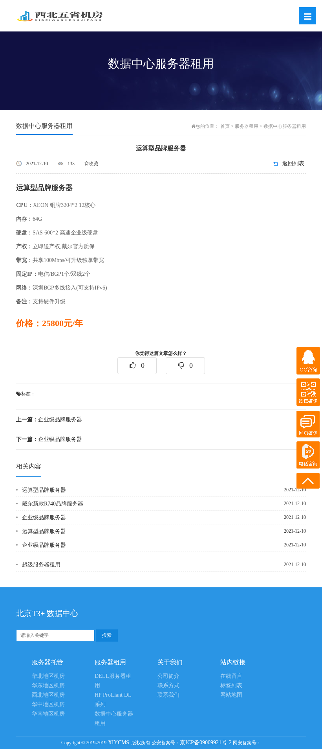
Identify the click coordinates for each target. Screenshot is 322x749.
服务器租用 (246, 126)
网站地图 (231, 695)
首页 (225, 126)
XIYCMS (117, 742)
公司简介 (168, 676)
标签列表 (231, 685)
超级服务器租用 (41, 565)
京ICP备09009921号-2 (206, 742)
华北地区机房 (48, 676)
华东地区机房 (48, 685)
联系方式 (168, 685)
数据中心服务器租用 (284, 126)
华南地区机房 (48, 714)
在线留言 (231, 676)
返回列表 (293, 163)
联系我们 (168, 695)
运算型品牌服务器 (44, 490)
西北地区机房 (48, 695)
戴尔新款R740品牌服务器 (52, 504)
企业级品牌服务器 (49, 419)
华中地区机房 (48, 704)
